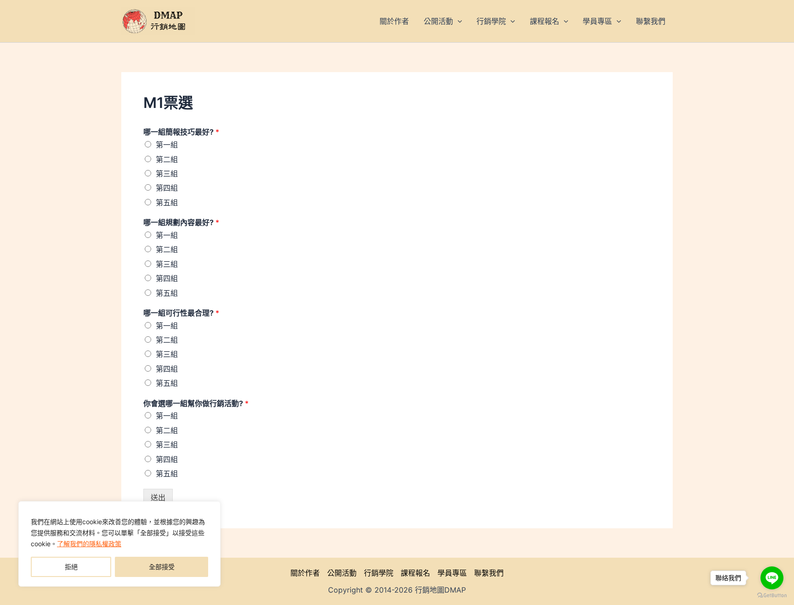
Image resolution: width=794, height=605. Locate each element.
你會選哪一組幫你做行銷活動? (196, 403)
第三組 (167, 173)
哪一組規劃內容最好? (181, 222)
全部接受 (162, 567)
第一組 (167, 144)
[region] (119, 544)
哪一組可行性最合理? (181, 312)
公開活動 (342, 572)
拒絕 (71, 567)
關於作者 (305, 572)
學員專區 (452, 572)
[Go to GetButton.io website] (772, 596)
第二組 (167, 159)
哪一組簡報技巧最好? (181, 131)
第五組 (167, 202)
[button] (457, 21)
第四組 (167, 187)
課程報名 (415, 572)
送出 (158, 497)
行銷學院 (378, 572)
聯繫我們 (489, 572)
